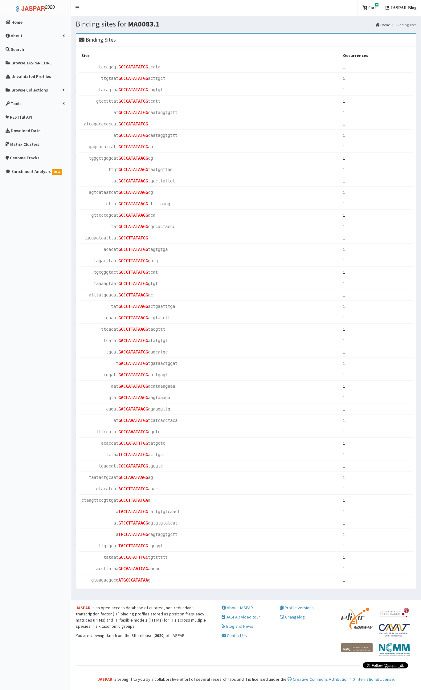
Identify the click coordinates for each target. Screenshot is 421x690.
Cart (372, 6)
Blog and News (239, 626)
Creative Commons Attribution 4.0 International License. (343, 679)
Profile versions (299, 607)
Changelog (294, 617)
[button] (77, 8)
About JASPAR (239, 607)
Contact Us (236, 635)
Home (385, 24)
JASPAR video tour (242, 617)
